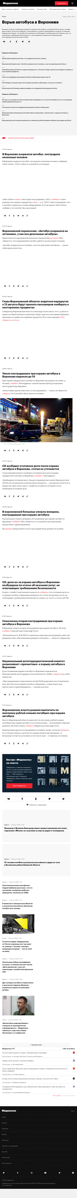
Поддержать (61, 3)
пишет (18, 199)
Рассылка (5, 1140)
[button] (72, 3)
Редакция (5, 1128)
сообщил (14, 383)
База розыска (6, 1163)
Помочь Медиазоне (19, 786)
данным (8, 529)
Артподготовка (42, 9)
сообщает (55, 199)
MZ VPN (4, 1151)
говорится (57, 674)
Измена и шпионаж (28, 9)
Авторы (4, 1123)
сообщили (43, 592)
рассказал (54, 238)
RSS (5, 1134)
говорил (6, 393)
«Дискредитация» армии (57, 9)
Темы (4, 1117)
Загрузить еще (36, 1045)
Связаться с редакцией (37, 804)
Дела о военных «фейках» (10, 9)
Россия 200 (6, 1157)
